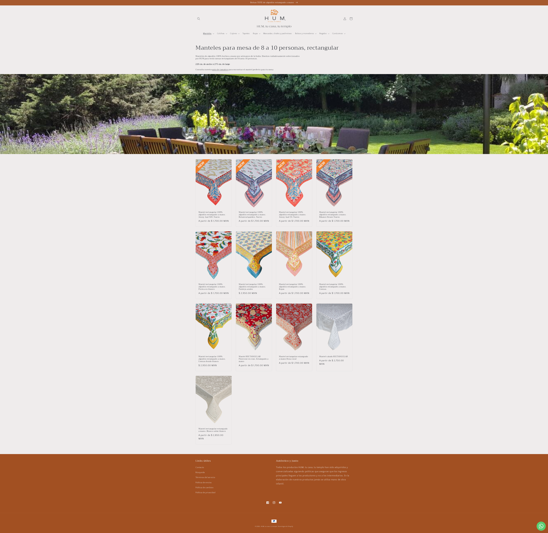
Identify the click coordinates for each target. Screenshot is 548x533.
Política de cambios (204, 487)
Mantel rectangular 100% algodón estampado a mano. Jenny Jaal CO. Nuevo (292, 214)
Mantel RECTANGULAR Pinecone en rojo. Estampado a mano (253, 359)
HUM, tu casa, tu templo (269, 526)
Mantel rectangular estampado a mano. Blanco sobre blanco (213, 430)
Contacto (200, 467)
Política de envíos (204, 482)
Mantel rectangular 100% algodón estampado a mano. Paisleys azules (252, 286)
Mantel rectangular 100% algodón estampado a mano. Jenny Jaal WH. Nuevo (212, 214)
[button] (199, 19)
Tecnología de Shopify (285, 526)
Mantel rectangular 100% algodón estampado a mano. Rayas (292, 286)
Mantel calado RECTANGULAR (333, 356)
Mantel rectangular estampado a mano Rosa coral (293, 357)
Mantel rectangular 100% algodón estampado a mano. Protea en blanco (212, 286)
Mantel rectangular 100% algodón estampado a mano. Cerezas (332, 286)
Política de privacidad (205, 492)
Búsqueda (200, 472)
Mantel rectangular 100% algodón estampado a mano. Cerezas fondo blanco (212, 359)
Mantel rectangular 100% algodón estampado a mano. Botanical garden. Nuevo (252, 214)
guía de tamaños (220, 69)
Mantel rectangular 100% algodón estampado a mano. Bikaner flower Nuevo (332, 214)
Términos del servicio (205, 477)
